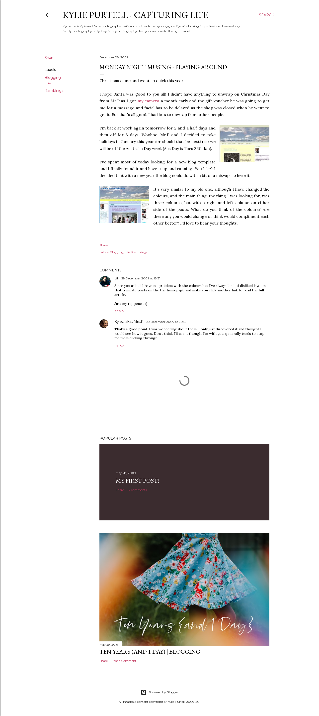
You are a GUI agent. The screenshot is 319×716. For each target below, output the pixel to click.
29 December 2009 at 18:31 (140, 278)
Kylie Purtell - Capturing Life (135, 15)
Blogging (53, 77)
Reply (119, 311)
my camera (149, 100)
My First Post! (138, 480)
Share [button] (50, 57)
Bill (116, 278)
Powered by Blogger (163, 692)
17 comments (137, 490)
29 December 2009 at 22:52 (166, 322)
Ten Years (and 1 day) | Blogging (149, 651)
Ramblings (54, 90)
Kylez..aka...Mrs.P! (129, 321)
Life (48, 84)
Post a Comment (123, 661)
